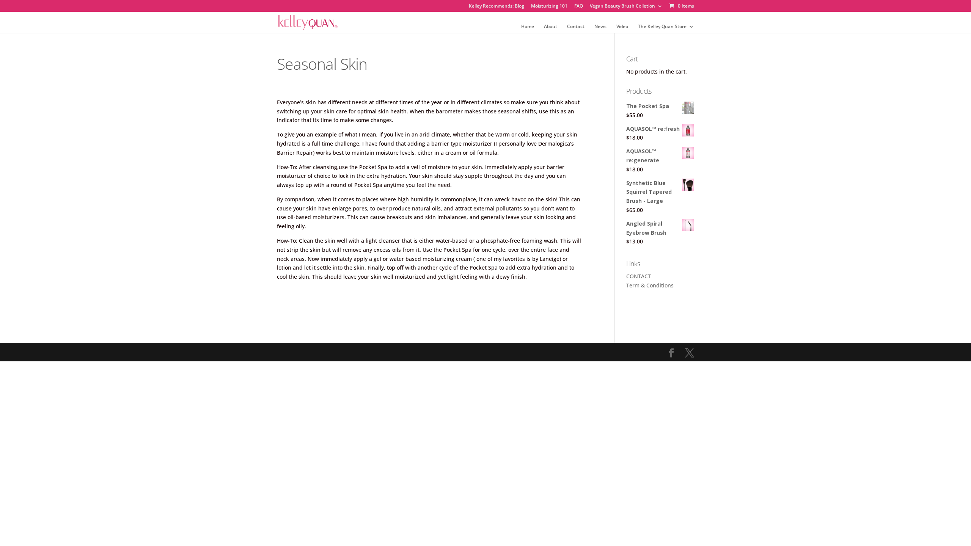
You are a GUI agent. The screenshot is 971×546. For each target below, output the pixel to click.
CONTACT (638, 276)
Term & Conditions (650, 285)
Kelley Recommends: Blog (496, 6)
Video (622, 27)
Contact (575, 27)
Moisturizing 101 (549, 6)
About (550, 27)
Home (527, 27)
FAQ (578, 6)
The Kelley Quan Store (662, 27)
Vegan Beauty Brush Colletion (622, 6)
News (600, 27)
